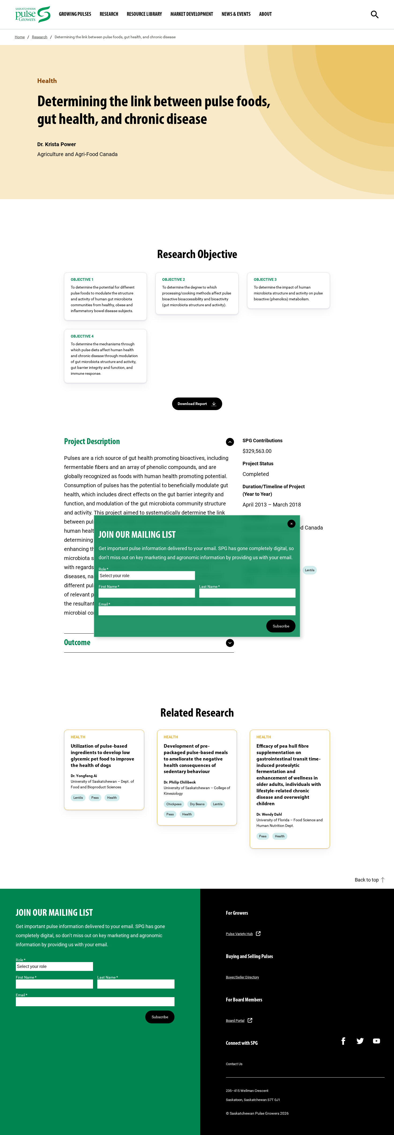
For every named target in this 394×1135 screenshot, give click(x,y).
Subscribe (160, 1017)
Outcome (77, 643)
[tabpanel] (104, 770)
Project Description (92, 442)
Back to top (367, 880)
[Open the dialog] (379, 14)
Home (20, 37)
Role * (20, 960)
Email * (21, 995)
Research (39, 37)
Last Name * (107, 977)
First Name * (26, 977)
